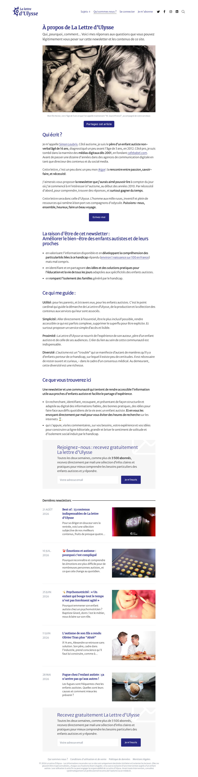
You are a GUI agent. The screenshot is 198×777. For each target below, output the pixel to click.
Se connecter (127, 11)
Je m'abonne (145, 11)
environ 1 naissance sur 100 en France (125, 257)
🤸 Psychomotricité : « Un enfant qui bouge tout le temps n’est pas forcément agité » (83, 596)
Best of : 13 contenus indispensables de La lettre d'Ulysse (80, 514)
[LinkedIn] (176, 11)
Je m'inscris (131, 479)
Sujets (84, 11)
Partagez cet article (99, 124)
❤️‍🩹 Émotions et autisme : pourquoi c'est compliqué (79, 553)
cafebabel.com (137, 153)
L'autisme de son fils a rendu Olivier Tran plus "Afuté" (81, 635)
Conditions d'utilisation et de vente (88, 759)
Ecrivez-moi (99, 217)
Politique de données (119, 759)
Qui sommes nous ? (105, 11)
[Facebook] (164, 11)
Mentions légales (141, 759)
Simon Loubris (68, 144)
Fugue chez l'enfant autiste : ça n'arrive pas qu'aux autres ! (83, 677)
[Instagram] (170, 11)
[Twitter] (158, 11)
